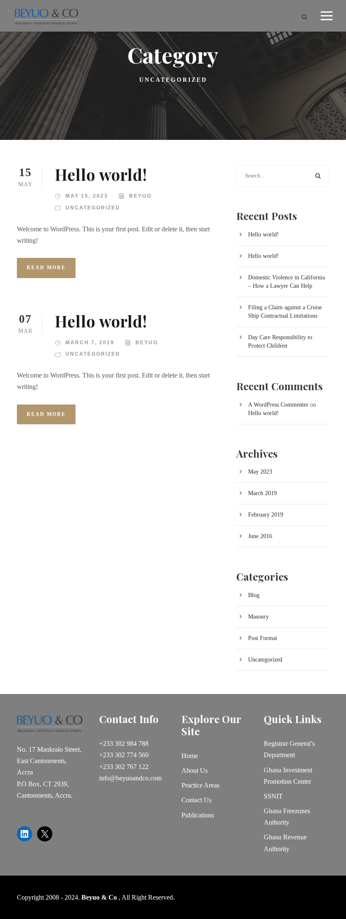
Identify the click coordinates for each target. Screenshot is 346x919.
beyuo (140, 196)
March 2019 (262, 493)
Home (189, 755)
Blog (254, 595)
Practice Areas (200, 785)
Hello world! (101, 174)
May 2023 (260, 472)
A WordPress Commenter (278, 405)
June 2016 (260, 536)
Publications (197, 815)
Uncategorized (92, 208)
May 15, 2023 (86, 196)
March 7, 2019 (89, 343)
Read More (46, 268)
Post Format (262, 638)
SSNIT (273, 796)
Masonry (258, 617)
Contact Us (196, 800)
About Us (194, 770)
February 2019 (265, 515)
